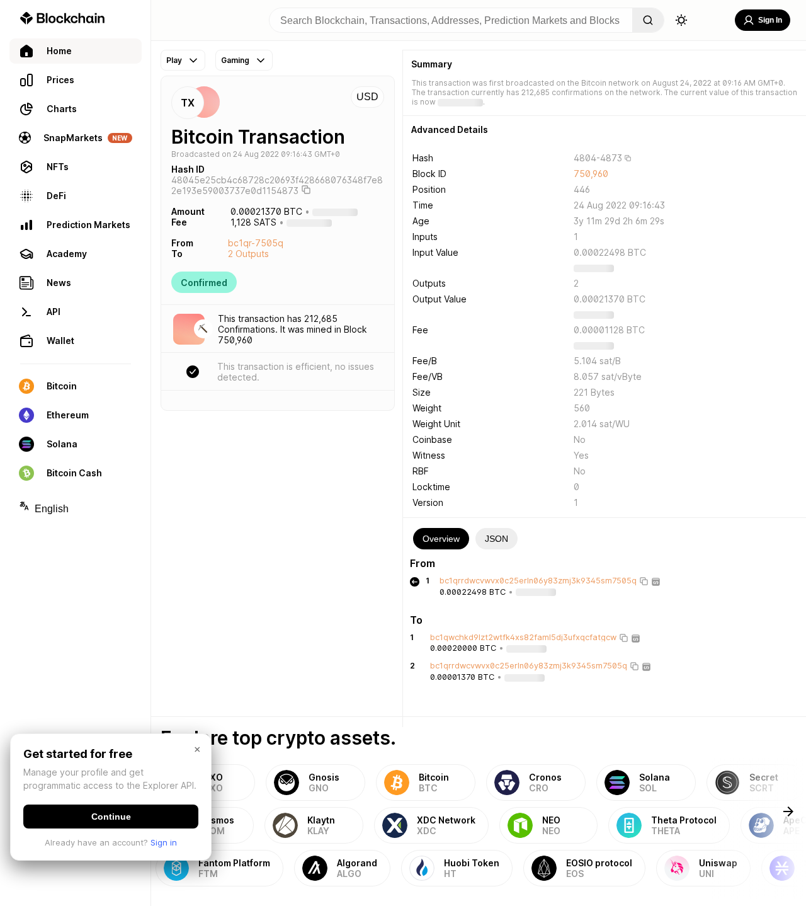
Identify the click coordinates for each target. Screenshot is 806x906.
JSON (496, 539)
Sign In (770, 20)
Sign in (163, 842)
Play (174, 60)
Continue (111, 816)
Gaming (235, 60)
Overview (441, 539)
